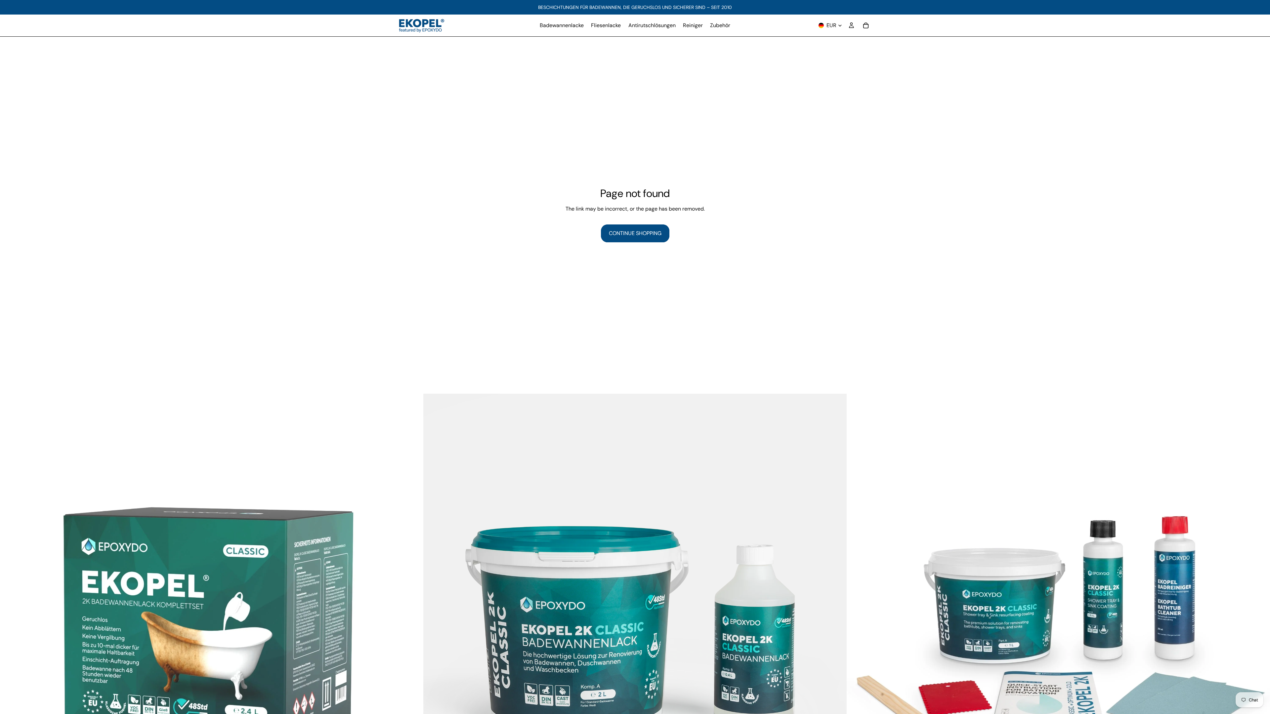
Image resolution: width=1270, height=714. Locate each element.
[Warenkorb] (866, 25)
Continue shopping (635, 233)
